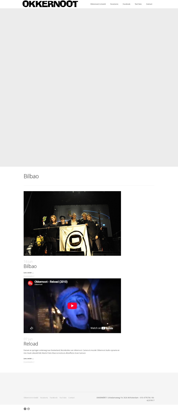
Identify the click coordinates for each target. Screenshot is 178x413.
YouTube (138, 4)
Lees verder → (29, 273)
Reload (31, 342)
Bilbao (30, 264)
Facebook (126, 4)
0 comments (28, 276)
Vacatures (114, 4)
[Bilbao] (72, 223)
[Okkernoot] (50, 4)
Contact (149, 4)
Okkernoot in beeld (98, 4)
